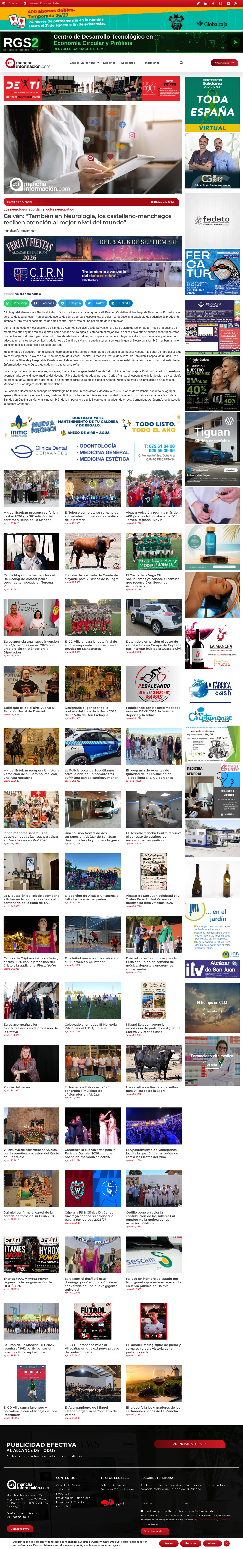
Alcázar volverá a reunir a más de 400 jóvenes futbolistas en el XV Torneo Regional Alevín (152, 516)
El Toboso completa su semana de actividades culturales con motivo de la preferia (91, 516)
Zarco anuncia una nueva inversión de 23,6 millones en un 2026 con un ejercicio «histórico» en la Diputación (31, 647)
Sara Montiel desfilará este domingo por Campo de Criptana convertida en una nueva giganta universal (91, 1284)
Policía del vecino (17, 1087)
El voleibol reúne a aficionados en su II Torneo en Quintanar (91, 960)
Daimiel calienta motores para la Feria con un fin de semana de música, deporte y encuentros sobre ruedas (151, 964)
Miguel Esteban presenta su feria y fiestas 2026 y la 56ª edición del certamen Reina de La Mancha (31, 516)
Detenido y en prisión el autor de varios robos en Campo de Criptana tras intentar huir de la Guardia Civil (154, 645)
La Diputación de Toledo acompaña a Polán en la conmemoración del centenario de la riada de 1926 (31, 899)
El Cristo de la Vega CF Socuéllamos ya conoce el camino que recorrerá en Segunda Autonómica (152, 580)
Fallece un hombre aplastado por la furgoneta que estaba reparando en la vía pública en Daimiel (153, 1282)
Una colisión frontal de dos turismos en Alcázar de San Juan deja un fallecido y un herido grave (92, 836)
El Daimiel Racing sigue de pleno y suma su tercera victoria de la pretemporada (153, 1348)
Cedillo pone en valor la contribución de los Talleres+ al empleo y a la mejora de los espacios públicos (150, 1218)
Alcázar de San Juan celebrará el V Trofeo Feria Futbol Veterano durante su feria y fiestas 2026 (153, 899)
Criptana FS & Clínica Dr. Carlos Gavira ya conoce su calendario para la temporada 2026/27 (89, 1216)
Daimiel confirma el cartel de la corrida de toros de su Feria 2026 (29, 1214)
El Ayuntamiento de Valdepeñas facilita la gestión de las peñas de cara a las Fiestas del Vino (152, 1153)
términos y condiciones (207, 1511)
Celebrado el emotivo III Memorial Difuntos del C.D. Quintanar (91, 1026)
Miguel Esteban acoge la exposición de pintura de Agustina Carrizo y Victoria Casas (153, 1028)
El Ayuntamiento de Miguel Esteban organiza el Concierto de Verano (91, 1411)
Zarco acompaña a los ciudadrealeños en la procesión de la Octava (31, 1028)
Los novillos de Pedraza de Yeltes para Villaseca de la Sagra (152, 1089)
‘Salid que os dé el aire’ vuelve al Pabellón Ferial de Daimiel (29, 709)
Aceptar (168, 1543)
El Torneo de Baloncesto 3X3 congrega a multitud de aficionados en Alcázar (87, 1090)
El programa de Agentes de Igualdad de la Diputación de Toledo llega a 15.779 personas (149, 774)
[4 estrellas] (11, 294)
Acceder (212, 1011)
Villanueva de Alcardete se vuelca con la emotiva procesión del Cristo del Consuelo (31, 1153)
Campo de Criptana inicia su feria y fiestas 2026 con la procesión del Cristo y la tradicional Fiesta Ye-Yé (31, 962)
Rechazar (190, 1543)
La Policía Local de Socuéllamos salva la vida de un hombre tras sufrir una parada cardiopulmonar (91, 774)
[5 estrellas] (13, 294)
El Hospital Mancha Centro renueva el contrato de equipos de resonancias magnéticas (153, 836)
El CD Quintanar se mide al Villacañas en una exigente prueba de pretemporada (92, 1348)
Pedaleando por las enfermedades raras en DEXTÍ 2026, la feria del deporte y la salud (153, 711)
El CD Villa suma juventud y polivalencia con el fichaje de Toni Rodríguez (30, 1411)
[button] (84, 63)
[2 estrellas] (7, 294)
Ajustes (212, 1543)
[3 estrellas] (9, 294)
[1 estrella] (5, 294)
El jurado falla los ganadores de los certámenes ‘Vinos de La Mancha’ (153, 1409)
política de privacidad (176, 1511)
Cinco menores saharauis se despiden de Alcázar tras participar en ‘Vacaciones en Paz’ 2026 (31, 836)
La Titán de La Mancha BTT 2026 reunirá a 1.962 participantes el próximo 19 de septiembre (29, 1348)
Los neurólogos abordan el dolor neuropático (39, 209)
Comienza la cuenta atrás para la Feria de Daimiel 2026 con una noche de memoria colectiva (90, 1153)
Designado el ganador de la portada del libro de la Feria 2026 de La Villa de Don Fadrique (91, 711)
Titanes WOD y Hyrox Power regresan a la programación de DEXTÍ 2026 (28, 1282)
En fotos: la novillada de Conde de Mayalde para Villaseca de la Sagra (91, 577)
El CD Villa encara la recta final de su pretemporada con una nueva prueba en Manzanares (91, 645)
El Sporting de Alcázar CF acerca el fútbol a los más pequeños (92, 897)
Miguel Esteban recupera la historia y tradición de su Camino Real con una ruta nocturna (31, 774)
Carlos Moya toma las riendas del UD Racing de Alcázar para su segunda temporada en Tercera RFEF (29, 580)
